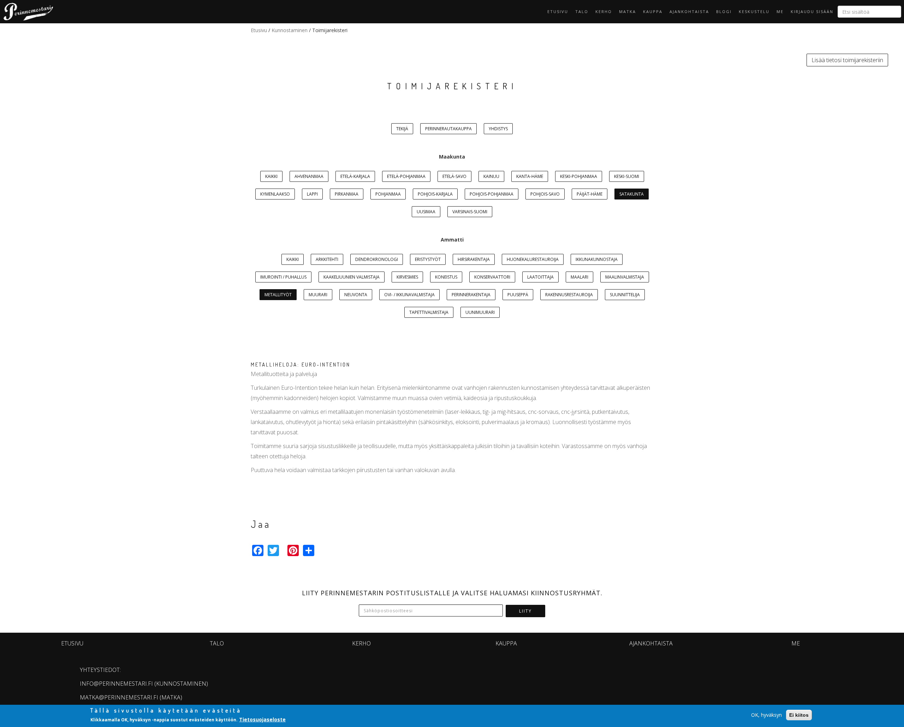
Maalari (579, 277)
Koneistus (446, 277)
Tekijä (402, 129)
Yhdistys (498, 129)
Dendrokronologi (376, 259)
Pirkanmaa (346, 194)
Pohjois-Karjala (435, 194)
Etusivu (557, 11)
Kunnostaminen (290, 30)
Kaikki (271, 176)
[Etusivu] (26, 11)
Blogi (724, 11)
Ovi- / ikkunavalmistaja (409, 295)
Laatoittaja (540, 277)
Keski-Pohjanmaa (578, 176)
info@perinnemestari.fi (116, 683)
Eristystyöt (428, 259)
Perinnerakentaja (471, 295)
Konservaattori (492, 277)
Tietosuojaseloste (262, 719)
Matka (627, 11)
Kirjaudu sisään (812, 11)
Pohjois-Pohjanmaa (491, 194)
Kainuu (491, 176)
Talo (581, 11)
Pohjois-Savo (545, 194)
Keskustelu (754, 11)
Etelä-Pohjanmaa (406, 176)
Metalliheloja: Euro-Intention (300, 364)
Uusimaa (426, 212)
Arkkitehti (327, 259)
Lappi (312, 194)
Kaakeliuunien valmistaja (351, 277)
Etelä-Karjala (355, 176)
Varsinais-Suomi (469, 212)
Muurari (318, 295)
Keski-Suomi (626, 176)
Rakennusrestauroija (569, 295)
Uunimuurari (480, 312)
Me (780, 11)
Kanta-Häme (529, 176)
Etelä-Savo (454, 176)
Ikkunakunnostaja (597, 259)
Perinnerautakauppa (448, 129)
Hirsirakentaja (474, 259)
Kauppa (652, 11)
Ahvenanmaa (309, 176)
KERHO (603, 11)
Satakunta (631, 194)
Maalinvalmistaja (624, 277)
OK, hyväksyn (766, 714)
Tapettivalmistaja (428, 312)
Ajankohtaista (689, 11)
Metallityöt (278, 295)
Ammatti (452, 239)
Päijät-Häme (589, 194)
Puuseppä (517, 295)
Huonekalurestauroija (533, 259)
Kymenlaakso (275, 194)
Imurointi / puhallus (283, 277)
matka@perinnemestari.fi (119, 697)
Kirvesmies (407, 277)
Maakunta (452, 156)
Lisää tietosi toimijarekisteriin (847, 60)
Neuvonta (355, 295)
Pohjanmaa (388, 194)
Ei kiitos (799, 715)
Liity (525, 611)
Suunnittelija (625, 295)
